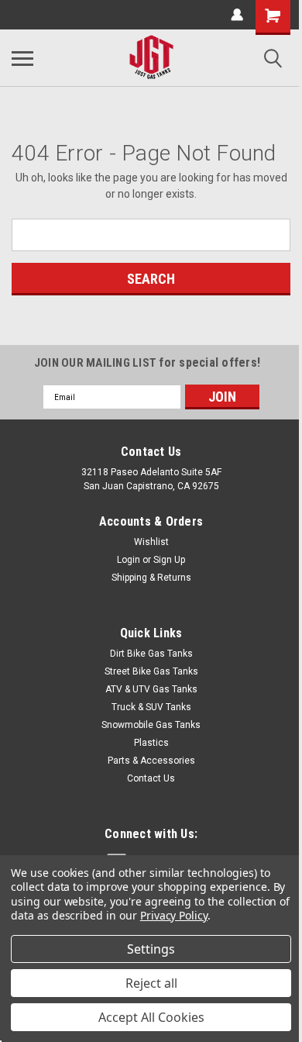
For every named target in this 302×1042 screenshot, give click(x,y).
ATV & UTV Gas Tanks (151, 689)
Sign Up (169, 559)
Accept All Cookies (151, 1017)
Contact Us (151, 778)
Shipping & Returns (151, 577)
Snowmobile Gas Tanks (151, 724)
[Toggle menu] (22, 58)
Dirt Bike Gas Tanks (151, 653)
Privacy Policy (174, 915)
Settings (151, 948)
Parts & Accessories (151, 760)
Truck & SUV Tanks (151, 707)
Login (128, 559)
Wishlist (151, 542)
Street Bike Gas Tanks (151, 671)
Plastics (151, 742)
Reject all (151, 983)
